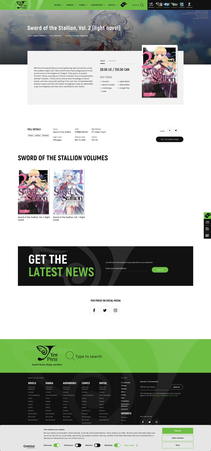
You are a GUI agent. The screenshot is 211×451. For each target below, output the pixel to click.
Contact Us (124, 409)
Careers (123, 395)
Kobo (104, 91)
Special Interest (33, 420)
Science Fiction (32, 414)
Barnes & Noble (108, 85)
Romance (45, 135)
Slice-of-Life (31, 417)
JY (121, 424)
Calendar (124, 389)
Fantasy (37, 135)
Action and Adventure (31, 388)
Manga (49, 383)
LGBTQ (30, 407)
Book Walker (125, 85)
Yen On (123, 420)
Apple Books (125, 81)
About (123, 392)
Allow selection (178, 438)
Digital (103, 383)
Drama (31, 135)
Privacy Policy (160, 395)
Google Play (124, 88)
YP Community (125, 383)
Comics (86, 383)
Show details (129, 445)
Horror (30, 404)
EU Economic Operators (125, 405)
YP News (123, 386)
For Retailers (125, 401)
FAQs (122, 398)
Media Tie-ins (86, 411)
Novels (32, 383)
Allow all (177, 431)
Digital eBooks (28, 15)
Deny (178, 445)
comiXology (107, 88)
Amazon (105, 81)
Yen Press (124, 417)
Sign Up (176, 387)
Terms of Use (173, 395)
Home (20, 15)
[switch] (78, 445)
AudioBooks (69, 383)
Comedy (30, 392)
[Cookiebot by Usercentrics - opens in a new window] (29, 446)
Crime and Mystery (34, 395)
